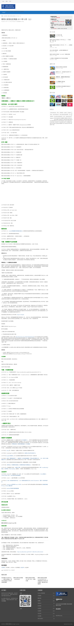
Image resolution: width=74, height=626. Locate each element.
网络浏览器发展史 (21, 444)
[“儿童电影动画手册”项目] (52, 104)
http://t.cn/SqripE (20, 314)
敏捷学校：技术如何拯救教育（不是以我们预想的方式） (29, 458)
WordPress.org (59, 615)
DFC (58, 112)
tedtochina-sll (68, 116)
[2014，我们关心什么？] (58, 104)
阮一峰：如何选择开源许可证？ (13, 480)
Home (3, 12)
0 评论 (62, 73)
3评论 (56, 51)
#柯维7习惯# (17, 467)
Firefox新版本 (43, 474)
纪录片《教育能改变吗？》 (12, 458)
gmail (65, 112)
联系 (7, 1)
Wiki (3, 1)
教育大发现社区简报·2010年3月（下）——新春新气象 (61, 45)
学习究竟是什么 (25, 440)
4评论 (56, 47)
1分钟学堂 (6, 468)
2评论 (62, 68)
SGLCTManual (56, 114)
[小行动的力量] (52, 36)
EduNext (61, 112)
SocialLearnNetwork (58, 116)
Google (69, 112)
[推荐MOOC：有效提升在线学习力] (52, 73)
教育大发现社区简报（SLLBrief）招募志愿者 (60, 54)
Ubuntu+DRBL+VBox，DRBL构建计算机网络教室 (11, 475)
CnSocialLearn (53, 112)
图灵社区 (9, 465)
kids (51, 114)
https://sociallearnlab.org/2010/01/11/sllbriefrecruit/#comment (30, 551)
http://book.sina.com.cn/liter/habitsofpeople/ (25, 336)
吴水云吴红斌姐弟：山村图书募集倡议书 (59, 50)
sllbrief (51, 116)
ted (64, 116)
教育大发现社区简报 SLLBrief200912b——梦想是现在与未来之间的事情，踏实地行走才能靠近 (43, 580)
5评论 (62, 36)
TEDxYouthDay (12, 468)
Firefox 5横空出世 (8, 485)
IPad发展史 (28, 444)
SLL (70, 114)
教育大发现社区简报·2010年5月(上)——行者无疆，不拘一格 (60, 40)
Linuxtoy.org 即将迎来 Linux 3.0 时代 (14, 484)
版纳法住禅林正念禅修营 (61, 67)
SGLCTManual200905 (64, 114)
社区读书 (22, 567)
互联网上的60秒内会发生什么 (30, 453)
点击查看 (4, 601)
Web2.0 (51, 118)
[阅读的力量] (70, 100)
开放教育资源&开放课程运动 (24, 465)
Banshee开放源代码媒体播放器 (13, 488)
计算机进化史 (14, 444)
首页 (2, 16)
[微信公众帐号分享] (58, 100)
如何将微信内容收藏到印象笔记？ (63, 86)
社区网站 (3, 567)
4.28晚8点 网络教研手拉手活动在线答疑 (59, 58)
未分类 (39, 600)
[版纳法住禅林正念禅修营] (52, 68)
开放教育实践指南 (14, 465)
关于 (10, 1)
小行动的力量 (59, 35)
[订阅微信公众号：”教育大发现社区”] (64, 104)
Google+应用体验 (9, 455)
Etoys (8, 450)
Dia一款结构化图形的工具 (25, 480)
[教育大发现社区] (8, 6)
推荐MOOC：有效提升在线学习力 (63, 72)
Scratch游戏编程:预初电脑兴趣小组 (15, 231)
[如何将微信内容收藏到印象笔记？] (52, 87)
